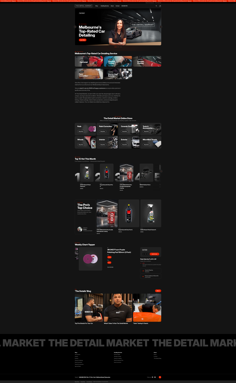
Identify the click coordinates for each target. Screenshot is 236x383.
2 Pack (109, 257)
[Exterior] (129, 142)
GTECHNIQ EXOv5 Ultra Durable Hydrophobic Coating (126, 186)
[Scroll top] (235, 382)
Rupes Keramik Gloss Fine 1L (126, 229)
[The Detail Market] (83, 6)
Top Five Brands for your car (84, 323)
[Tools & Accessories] (150, 129)
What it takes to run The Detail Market (116, 323)
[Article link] (89, 308)
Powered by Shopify (105, 381)
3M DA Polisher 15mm (145, 184)
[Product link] (87, 173)
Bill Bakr (85, 229)
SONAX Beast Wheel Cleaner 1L (148, 229)
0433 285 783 (82, 377)
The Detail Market (98, 381)
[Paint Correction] (107, 129)
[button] (156, 6)
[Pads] (85, 129)
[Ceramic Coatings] (129, 129)
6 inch (109, 262)
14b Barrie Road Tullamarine (103, 377)
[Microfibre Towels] (150, 142)
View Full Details (110, 267)
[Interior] (107, 142)
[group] (76, 249)
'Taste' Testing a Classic (140, 323)
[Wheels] (85, 142)
